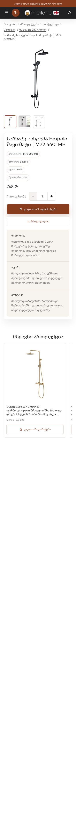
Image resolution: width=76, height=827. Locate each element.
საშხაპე (9, 29)
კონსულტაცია (38, 221)
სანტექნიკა (50, 24)
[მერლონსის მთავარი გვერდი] (38, 12)
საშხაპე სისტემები (32, 29)
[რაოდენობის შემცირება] (33, 196)
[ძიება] (69, 13)
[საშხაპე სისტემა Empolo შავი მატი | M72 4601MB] (10, 121)
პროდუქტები (29, 24)
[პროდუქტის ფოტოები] (38, 78)
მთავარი (10, 24)
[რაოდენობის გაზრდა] (52, 196)
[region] (38, 390)
